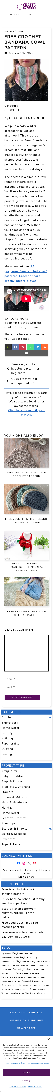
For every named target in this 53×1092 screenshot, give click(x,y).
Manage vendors (13, 1063)
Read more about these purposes (35, 1063)
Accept (26, 1072)
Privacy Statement (35, 1086)
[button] (48, 1039)
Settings (26, 1080)
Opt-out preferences (18, 1086)
